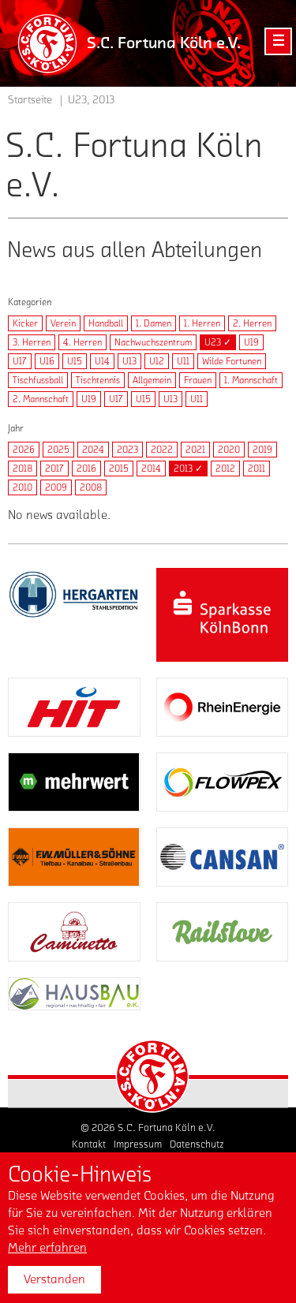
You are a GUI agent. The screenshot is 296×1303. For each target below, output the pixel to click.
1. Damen (153, 323)
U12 (156, 361)
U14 (102, 361)
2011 (256, 468)
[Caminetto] (74, 931)
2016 (86, 468)
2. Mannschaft (41, 399)
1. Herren (202, 323)
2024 (93, 449)
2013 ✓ (188, 468)
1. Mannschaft (251, 380)
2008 (91, 487)
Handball (105, 323)
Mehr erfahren (47, 1247)
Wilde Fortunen (231, 361)
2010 (22, 487)
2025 (58, 449)
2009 (56, 487)
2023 (127, 449)
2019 (262, 449)
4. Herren (82, 342)
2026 (24, 449)
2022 (162, 449)
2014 (151, 468)
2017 (54, 468)
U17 (20, 361)
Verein (63, 323)
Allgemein (152, 380)
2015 (119, 468)
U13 (129, 361)
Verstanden (54, 1279)
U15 (74, 361)
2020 (229, 449)
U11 (183, 361)
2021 (195, 449)
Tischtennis (98, 380)
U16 (46, 361)
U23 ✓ (217, 342)
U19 (251, 342)
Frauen (198, 380)
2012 (225, 468)
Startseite (30, 100)
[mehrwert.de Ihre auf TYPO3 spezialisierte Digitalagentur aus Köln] (74, 782)
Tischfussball (38, 380)
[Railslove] (222, 931)
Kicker (25, 323)
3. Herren (32, 342)
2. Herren (252, 323)
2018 (22, 468)
